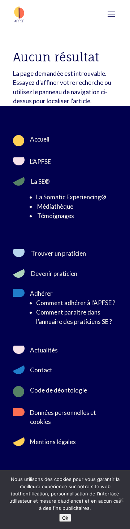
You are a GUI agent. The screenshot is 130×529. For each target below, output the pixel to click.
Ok (65, 518)
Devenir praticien (54, 273)
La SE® (40, 181)
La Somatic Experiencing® (71, 197)
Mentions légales (53, 442)
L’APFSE (40, 161)
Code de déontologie (58, 390)
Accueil (39, 139)
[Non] (121, 499)
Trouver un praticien (58, 253)
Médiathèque (55, 206)
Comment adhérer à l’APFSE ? (75, 303)
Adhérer (41, 293)
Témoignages (55, 216)
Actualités (44, 350)
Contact (41, 370)
